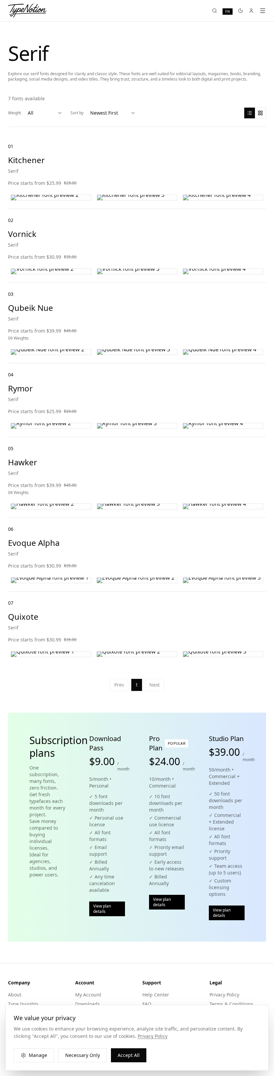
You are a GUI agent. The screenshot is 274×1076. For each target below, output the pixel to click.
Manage (38, 1055)
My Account (88, 994)
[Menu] (262, 10)
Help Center (155, 994)
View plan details (102, 908)
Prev (119, 685)
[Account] (251, 10)
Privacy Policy (224, 994)
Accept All (129, 1055)
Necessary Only (82, 1055)
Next (154, 685)
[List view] (249, 113)
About (14, 994)
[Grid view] (260, 113)
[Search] (214, 10)
